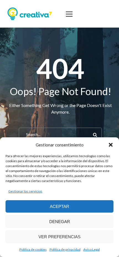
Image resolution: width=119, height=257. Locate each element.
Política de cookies (33, 249)
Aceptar (59, 206)
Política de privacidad (65, 249)
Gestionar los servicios (25, 191)
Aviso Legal (91, 249)
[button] (110, 145)
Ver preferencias (59, 236)
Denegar (59, 221)
